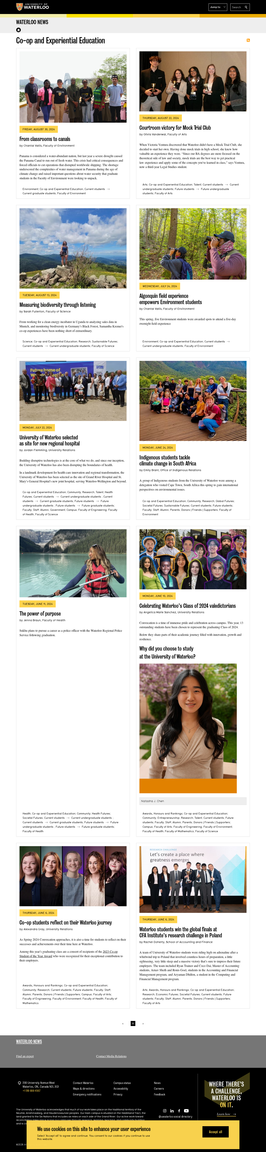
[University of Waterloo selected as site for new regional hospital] (73, 391)
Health (27, 813)
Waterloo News (29, 1041)
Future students (184, 189)
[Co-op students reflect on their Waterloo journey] (73, 876)
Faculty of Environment (71, 193)
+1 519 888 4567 (32, 1090)
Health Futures (101, 813)
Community (74, 492)
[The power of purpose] (73, 563)
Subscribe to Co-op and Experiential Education (248, 40)
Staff (36, 509)
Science (27, 341)
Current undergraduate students (70, 345)
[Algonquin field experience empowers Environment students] (193, 244)
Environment (30, 189)
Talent (197, 184)
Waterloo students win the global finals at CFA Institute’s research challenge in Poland (180, 932)
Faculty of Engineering (92, 509)
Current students (95, 189)
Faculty (27, 509)
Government (57, 509)
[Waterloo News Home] (18, 30)
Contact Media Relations (111, 1056)
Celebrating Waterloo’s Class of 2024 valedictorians (187, 605)
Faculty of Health (33, 831)
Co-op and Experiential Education (61, 189)
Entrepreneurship (169, 817)
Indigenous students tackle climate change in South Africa (167, 460)
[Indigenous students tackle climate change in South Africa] (193, 401)
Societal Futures (153, 505)
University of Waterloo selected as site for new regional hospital (49, 440)
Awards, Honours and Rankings (162, 813)
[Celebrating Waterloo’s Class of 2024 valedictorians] (193, 559)
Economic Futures (167, 994)
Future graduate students (98, 505)
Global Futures (225, 501)
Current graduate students (39, 193)
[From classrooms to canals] (73, 87)
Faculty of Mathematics (179, 831)
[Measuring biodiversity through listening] (73, 248)
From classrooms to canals (44, 139)
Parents (175, 509)
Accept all (215, 1132)
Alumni (44, 509)
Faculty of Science (103, 345)
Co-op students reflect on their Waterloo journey (65, 922)
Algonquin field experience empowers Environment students (170, 298)
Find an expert (25, 1056)
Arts (145, 184)
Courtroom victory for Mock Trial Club (175, 127)
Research (85, 341)
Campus (72, 509)
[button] (218, 7)
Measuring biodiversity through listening (57, 304)
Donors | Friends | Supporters (199, 509)
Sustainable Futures (104, 341)
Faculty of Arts (164, 193)
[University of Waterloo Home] (32, 7)
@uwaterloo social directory (175, 1116)
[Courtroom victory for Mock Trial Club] (193, 81)
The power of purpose (40, 613)
